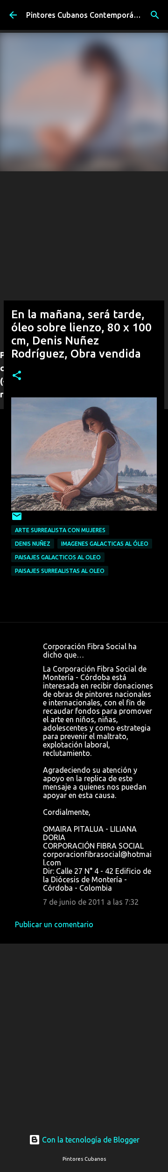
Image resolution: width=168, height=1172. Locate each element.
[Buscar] (155, 15)
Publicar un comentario (54, 924)
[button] (16, 376)
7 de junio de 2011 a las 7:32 (91, 902)
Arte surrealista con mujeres (60, 530)
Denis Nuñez (32, 544)
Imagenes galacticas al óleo (104, 544)
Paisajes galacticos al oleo (58, 557)
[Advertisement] (84, 255)
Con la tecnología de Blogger (90, 1139)
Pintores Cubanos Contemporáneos (88, 15)
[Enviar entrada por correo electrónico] (16, 520)
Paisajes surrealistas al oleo (60, 571)
